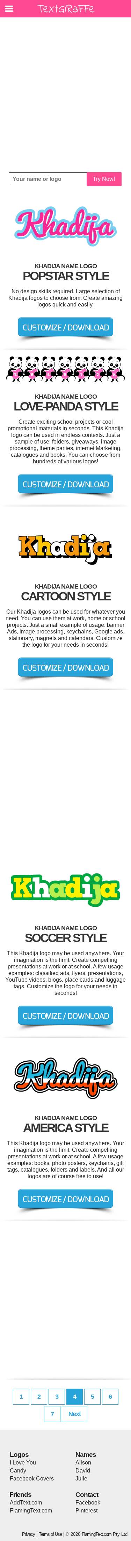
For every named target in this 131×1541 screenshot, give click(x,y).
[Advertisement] (65, 95)
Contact (86, 1494)
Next (74, 1414)
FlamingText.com (31, 1511)
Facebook (87, 1503)
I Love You (23, 1463)
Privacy (28, 1534)
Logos (19, 1454)
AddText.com (26, 1503)
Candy (18, 1471)
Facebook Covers (32, 1479)
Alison (83, 1463)
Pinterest (86, 1511)
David (82, 1471)
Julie (81, 1479)
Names (85, 1454)
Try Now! (104, 179)
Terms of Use (50, 1534)
